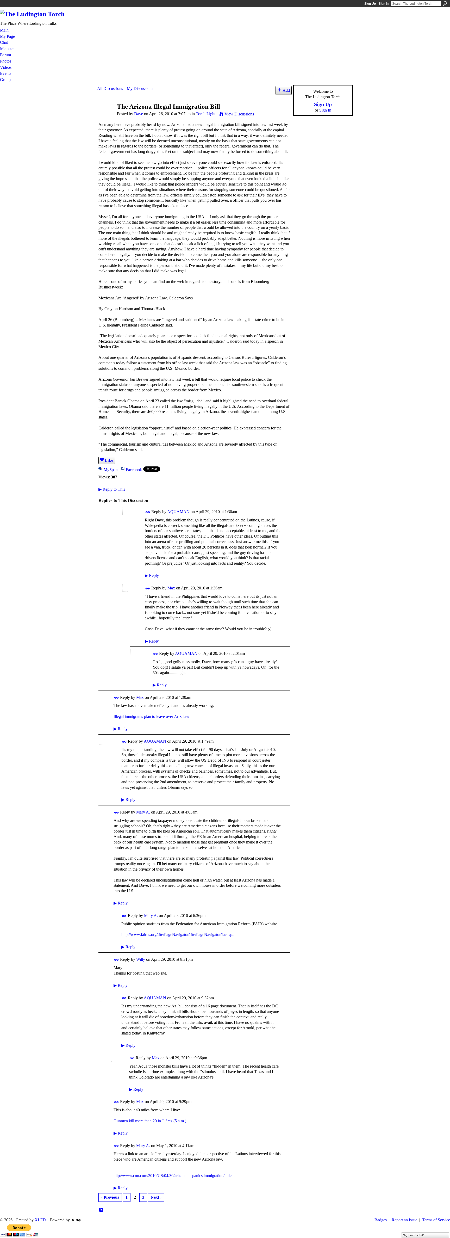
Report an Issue (404, 1220)
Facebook (134, 469)
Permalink (147, 512)
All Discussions (110, 88)
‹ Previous (110, 1197)
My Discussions (140, 88)
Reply (152, 575)
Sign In (384, 3)
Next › (156, 1197)
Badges (380, 1220)
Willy (140, 959)
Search (445, 3)
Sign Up (370, 3)
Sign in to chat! (413, 1235)
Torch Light (205, 114)
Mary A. (143, 812)
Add (286, 90)
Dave (138, 114)
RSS (101, 1210)
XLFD (40, 1220)
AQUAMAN (178, 511)
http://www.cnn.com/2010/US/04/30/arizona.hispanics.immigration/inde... (174, 1175)
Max (171, 588)
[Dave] (105, 116)
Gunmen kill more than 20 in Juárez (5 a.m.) (150, 1121)
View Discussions (239, 114)
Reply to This (111, 489)
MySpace (111, 469)
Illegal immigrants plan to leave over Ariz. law (151, 716)
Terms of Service (436, 1220)
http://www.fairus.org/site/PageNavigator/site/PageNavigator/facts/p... (178, 934)
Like (109, 460)
